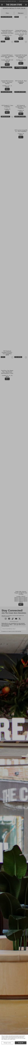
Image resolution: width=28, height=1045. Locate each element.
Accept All (20, 1042)
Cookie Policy (12, 1039)
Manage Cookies (7, 1042)
